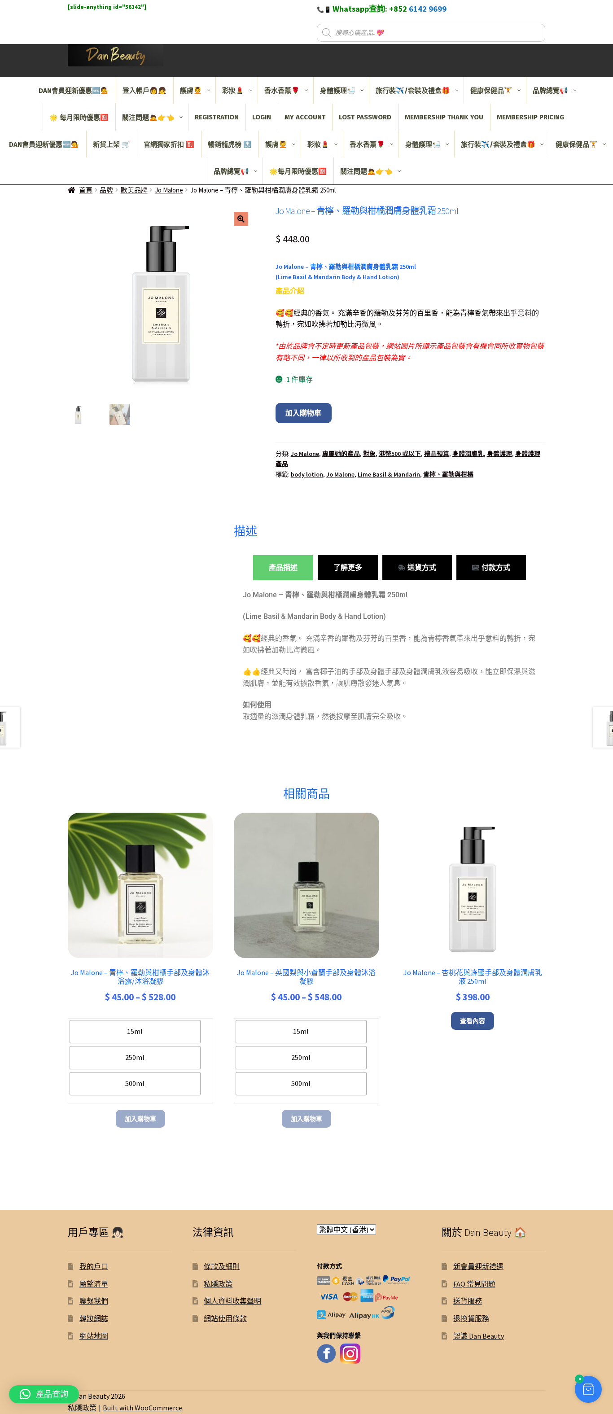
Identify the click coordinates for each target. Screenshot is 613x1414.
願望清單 (93, 1283)
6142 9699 (428, 9)
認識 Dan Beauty (478, 1335)
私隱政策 (218, 1283)
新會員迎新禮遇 (478, 1266)
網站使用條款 (225, 1318)
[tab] (283, 567)
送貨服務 (467, 1300)
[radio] (135, 1031)
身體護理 (499, 454)
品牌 (106, 190)
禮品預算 (436, 454)
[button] (241, 219)
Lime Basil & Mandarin (389, 474)
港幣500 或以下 (400, 454)
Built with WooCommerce (142, 1407)
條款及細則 (222, 1266)
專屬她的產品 (341, 454)
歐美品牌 (134, 190)
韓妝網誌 (93, 1318)
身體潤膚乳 (468, 454)
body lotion (307, 474)
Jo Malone (169, 190)
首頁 (85, 190)
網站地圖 (93, 1335)
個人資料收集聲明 (232, 1300)
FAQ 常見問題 (474, 1283)
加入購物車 (303, 412)
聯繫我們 (93, 1300)
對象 (369, 454)
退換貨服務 (471, 1318)
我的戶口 (93, 1266)
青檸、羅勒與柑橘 (448, 474)
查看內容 (472, 1021)
